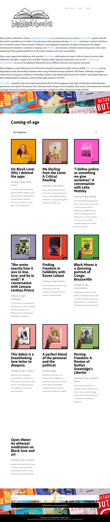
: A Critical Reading (54, 174)
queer (53, 370)
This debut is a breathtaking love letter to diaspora (22, 359)
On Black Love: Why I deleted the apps (22, 172)
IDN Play (51, 47)
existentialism (80, 288)
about (72, 8)
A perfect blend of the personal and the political (54, 359)
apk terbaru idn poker (40, 38)
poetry (61, 185)
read (80, 8)
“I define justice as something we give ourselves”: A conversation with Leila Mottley (86, 180)
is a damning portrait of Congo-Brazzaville (85, 272)
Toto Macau (49, 56)
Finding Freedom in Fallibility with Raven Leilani (53, 270)
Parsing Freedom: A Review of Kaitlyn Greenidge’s (83, 363)
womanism (16, 298)
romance (30, 370)
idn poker (74, 41)
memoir (46, 370)
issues (88, 8)
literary (92, 196)
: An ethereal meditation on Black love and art (22, 447)
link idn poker (92, 68)
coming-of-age (18, 181)
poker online (86, 38)
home (66, 8)
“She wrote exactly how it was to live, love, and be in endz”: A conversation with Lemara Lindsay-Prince (22, 277)
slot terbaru (5, 83)
